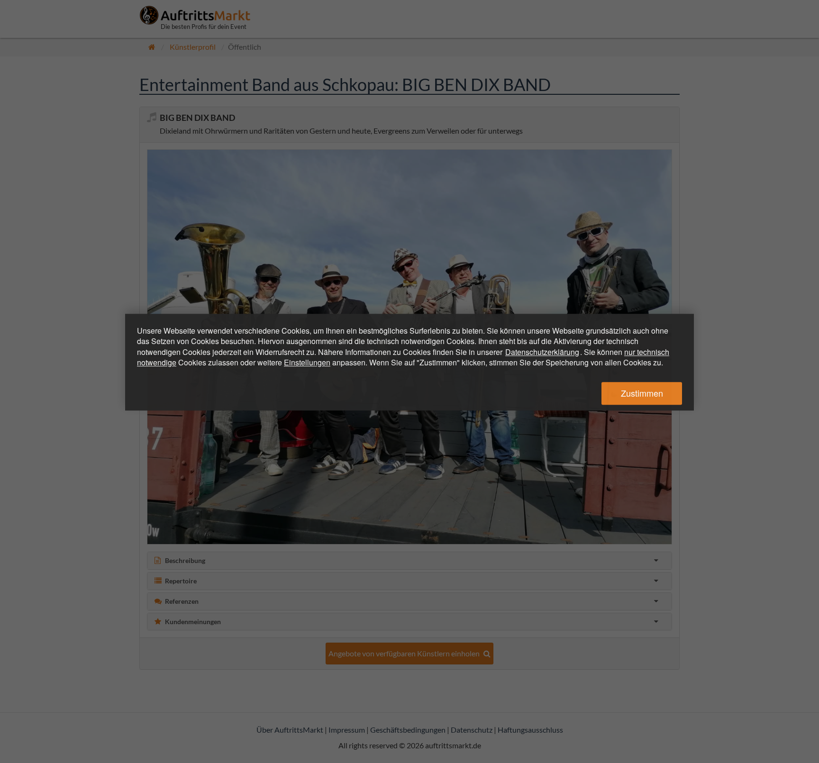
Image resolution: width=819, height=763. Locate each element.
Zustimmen (642, 393)
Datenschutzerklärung (542, 351)
